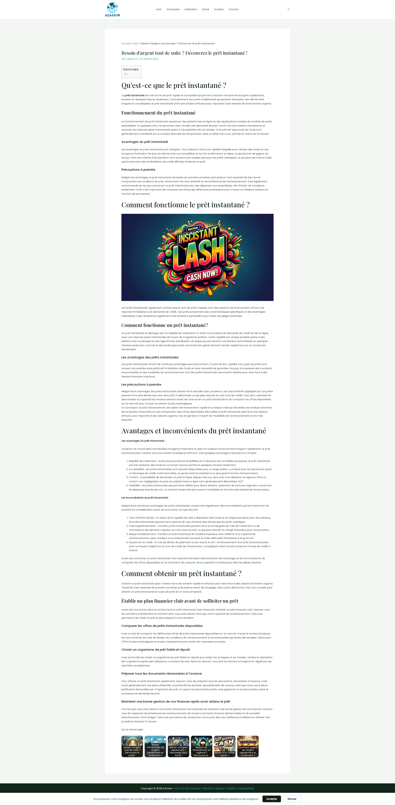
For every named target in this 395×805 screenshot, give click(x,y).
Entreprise (173, 9)
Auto (159, 9)
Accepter (271, 799)
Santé (205, 9)
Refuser (292, 799)
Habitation (190, 9)
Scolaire (219, 9)
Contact (234, 9)
